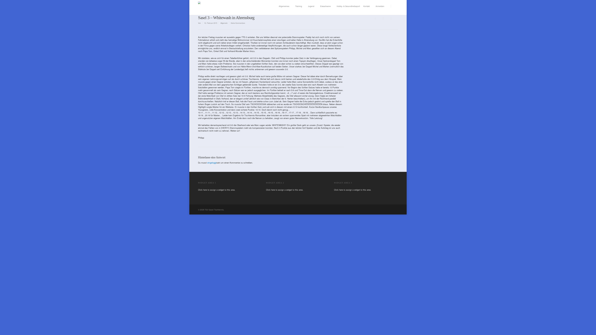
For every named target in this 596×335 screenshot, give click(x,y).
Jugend (311, 6)
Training (298, 6)
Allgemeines (284, 6)
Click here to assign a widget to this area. (216, 189)
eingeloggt (212, 162)
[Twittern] (387, 18)
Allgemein (224, 23)
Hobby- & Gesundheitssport (348, 6)
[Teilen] (379, 18)
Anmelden (380, 6)
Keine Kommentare (238, 23)
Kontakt (366, 6)
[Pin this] (394, 18)
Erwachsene (325, 6)
